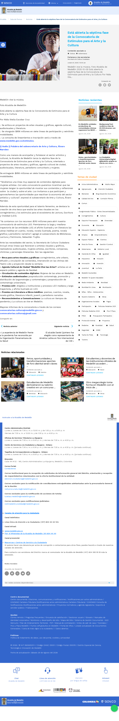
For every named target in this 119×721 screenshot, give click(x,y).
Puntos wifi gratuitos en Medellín (44, 626)
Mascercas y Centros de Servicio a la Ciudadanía (26, 542)
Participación (86, 306)
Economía (85, 225)
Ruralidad (99, 325)
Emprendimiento (101, 235)
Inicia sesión (67, 3)
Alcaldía (3, 19)
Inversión (100, 263)
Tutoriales (102, 623)
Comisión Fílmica (106, 199)
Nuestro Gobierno (88, 297)
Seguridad (85, 330)
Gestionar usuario (76, 617)
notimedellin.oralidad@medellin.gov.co (22, 504)
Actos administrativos (90, 184)
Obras (102, 393)
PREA (84, 316)
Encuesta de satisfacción (57, 617)
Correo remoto (17, 617)
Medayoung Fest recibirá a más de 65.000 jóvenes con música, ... (107, 127)
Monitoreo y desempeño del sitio (45, 620)
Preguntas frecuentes (34, 617)
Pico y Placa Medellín (19, 626)
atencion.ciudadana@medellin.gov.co (21, 479)
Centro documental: (19, 599)
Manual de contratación (65, 623)
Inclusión (100, 259)
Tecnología (104, 335)
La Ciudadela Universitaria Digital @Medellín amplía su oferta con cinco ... (108, 160)
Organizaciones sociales (90, 301)
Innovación (86, 263)
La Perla (99, 268)
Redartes (85, 325)
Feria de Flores (87, 244)
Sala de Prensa (16, 19)
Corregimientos (87, 216)
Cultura (72, 53)
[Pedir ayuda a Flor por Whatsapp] (114, 708)
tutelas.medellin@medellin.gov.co (20, 496)
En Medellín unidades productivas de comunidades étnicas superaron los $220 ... (88, 127)
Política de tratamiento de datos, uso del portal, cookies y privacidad (40, 638)
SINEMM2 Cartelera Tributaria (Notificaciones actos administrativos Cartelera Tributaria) (47, 602)
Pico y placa (111, 311)
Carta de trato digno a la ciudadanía (37, 628)
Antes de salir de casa (86, 623)
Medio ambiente (88, 282)
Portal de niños (67, 626)
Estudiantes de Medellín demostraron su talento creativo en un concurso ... (41, 385)
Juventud (85, 268)
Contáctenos (10, 468)
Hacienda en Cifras (89, 254)
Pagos (108, 301)
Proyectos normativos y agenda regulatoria (75, 605)
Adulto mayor (110, 184)
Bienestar (85, 194)
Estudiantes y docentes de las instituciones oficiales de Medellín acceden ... (101, 361)
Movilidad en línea (88, 287)
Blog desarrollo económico (106, 194)
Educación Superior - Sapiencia (93, 230)
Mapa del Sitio (67, 620)
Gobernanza (82, 53)
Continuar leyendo (35, 375)
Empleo (85, 235)
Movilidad (104, 282)
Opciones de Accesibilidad (35, 3)
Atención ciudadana (105, 189)
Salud (111, 325)
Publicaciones (32, 608)
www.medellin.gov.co (14, 531)
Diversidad (108, 220)
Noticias (29, 19)
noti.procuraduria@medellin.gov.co (20, 489)
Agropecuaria (86, 189)
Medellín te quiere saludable (92, 278)
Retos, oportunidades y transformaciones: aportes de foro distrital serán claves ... (87, 161)
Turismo (85, 340)
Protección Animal (88, 321)
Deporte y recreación (90, 220)
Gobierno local (103, 249)
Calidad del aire (87, 199)
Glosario (89, 617)
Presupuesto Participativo (102, 316)
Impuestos (86, 259)
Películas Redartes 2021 (107, 306)
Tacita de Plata (87, 335)
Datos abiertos (62, 628)
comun (84, 203)
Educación (100, 225)
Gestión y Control (106, 244)
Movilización (106, 287)
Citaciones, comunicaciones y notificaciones (47, 599)
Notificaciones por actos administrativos (85, 599)
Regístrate (77, 3)
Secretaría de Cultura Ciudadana (78, 59)
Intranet (105, 681)
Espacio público (87, 240)
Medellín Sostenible (89, 273)
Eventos (103, 240)
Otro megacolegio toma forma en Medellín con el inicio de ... (100, 385)
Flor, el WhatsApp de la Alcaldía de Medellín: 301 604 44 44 (30, 534)
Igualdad (106, 254)
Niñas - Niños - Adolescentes (92, 292)
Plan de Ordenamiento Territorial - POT (37, 623)
